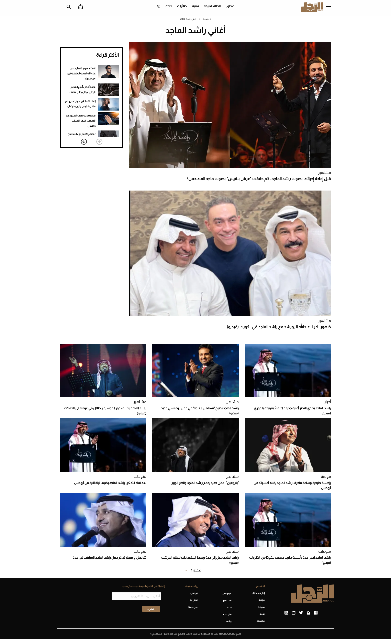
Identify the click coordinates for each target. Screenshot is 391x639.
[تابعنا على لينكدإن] (293, 613)
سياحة (261, 607)
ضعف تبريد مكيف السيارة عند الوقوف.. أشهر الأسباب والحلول (81, 120)
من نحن (194, 593)
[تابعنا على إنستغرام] (308, 613)
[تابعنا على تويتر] (301, 613)
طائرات (182, 6)
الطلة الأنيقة (212, 6)
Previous (99, 141)
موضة (326, 476)
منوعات (140, 476)
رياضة (229, 621)
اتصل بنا (194, 599)
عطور (230, 6)
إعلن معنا (193, 607)
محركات (260, 620)
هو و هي (227, 593)
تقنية (195, 6)
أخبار (327, 402)
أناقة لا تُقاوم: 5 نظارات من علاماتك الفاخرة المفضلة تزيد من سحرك (81, 73)
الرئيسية (207, 19)
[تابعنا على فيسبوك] (315, 613)
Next (84, 141)
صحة (169, 6)
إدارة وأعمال (258, 593)
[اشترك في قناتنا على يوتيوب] (286, 613)
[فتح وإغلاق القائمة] (328, 7)
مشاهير (324, 172)
